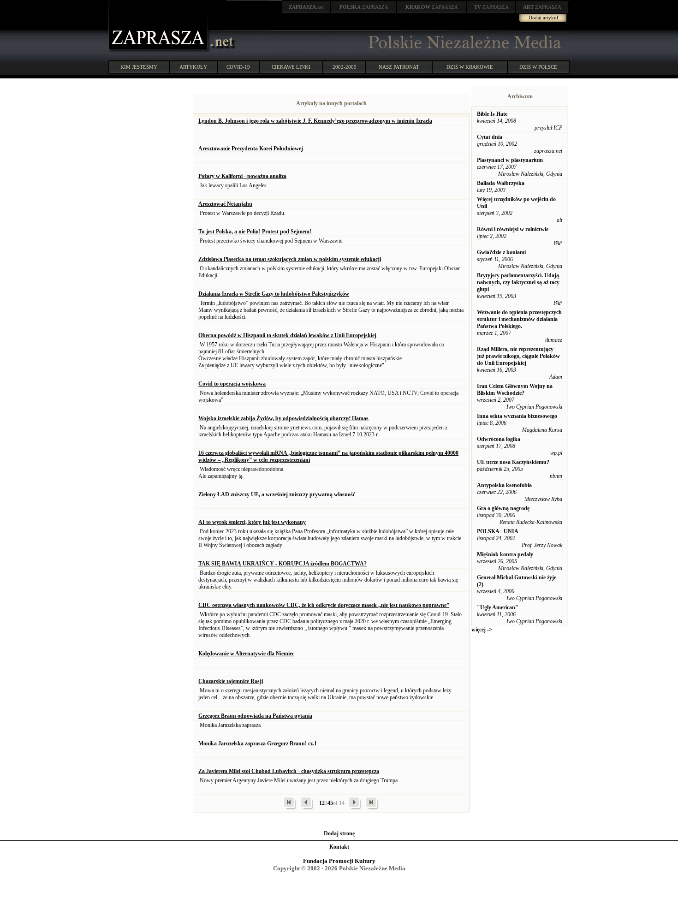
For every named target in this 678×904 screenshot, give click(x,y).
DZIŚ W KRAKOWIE (469, 67)
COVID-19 (238, 67)
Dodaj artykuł (543, 17)
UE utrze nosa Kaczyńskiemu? (513, 462)
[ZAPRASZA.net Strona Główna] (159, 51)
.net (306, 7)
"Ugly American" (497, 607)
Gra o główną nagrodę (503, 508)
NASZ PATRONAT (399, 67)
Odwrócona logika (498, 439)
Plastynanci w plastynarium (510, 160)
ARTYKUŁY (193, 67)
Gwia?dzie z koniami (501, 252)
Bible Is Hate (492, 114)
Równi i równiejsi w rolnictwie (512, 229)
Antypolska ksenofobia (504, 485)
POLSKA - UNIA (497, 531)
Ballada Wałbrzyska (500, 183)
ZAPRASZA (363, 7)
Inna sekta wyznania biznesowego (517, 416)
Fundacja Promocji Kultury (339, 860)
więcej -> (481, 629)
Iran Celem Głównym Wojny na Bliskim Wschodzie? (515, 389)
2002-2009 (345, 67)
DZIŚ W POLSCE (538, 67)
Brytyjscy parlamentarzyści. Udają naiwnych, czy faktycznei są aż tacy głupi (518, 282)
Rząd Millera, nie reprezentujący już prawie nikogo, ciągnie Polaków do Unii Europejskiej (518, 356)
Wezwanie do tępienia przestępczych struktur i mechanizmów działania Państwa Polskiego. (519, 319)
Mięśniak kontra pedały (505, 554)
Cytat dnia (489, 137)
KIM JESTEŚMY (138, 67)
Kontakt (339, 847)
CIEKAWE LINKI (291, 67)
